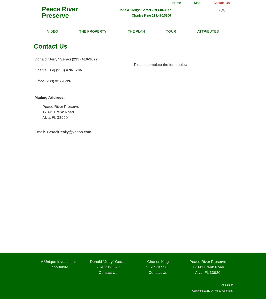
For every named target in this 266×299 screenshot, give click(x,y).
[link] (177, 2)
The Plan (136, 31)
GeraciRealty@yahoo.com (69, 132)
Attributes (208, 31)
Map (197, 3)
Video (52, 31)
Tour (171, 31)
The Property (93, 31)
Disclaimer (227, 284)
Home (176, 3)
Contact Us (221, 3)
